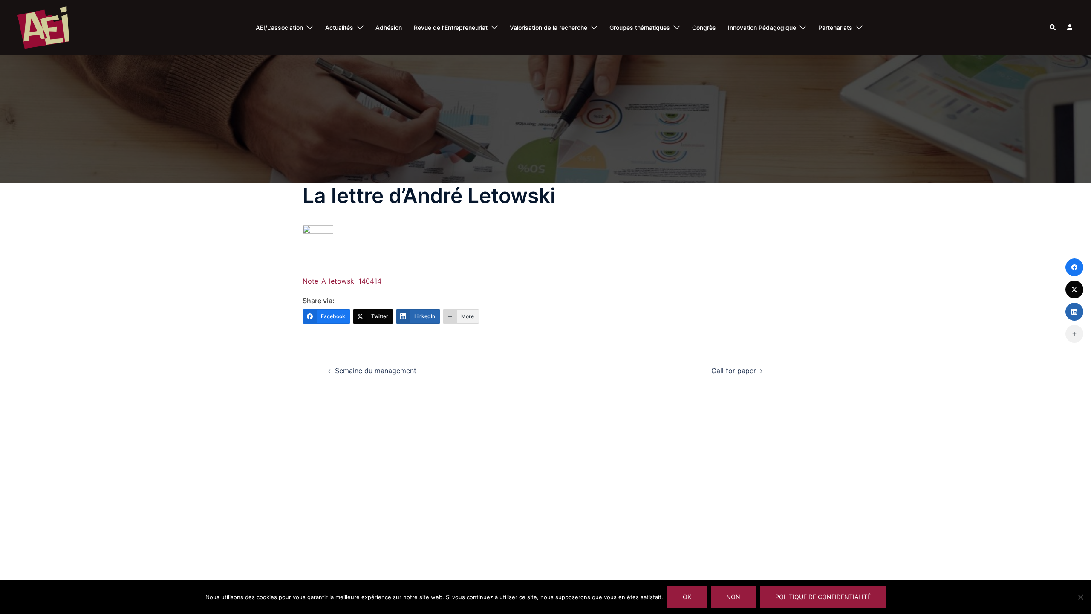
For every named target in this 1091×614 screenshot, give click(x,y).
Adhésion (388, 27)
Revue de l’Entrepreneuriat (451, 27)
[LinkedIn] (1074, 312)
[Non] (1080, 597)
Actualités (339, 27)
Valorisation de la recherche (548, 27)
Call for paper (733, 370)
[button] (1053, 27)
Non (733, 596)
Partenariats (835, 27)
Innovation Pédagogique (762, 27)
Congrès (704, 27)
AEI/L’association (279, 27)
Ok (687, 596)
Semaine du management (375, 370)
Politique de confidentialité (823, 596)
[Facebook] (1074, 267)
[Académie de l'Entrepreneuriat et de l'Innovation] (43, 27)
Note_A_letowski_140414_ (343, 281)
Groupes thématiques (639, 27)
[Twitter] (1074, 289)
